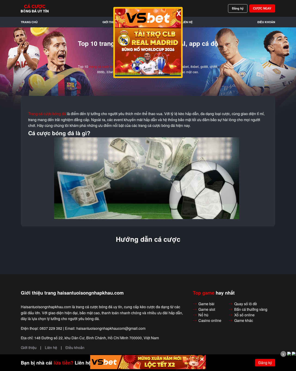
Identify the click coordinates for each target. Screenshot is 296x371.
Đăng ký (238, 8)
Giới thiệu (109, 22)
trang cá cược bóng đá (105, 66)
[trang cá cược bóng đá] (35, 8)
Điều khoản (266, 22)
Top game (203, 292)
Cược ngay (262, 8)
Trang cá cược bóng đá (47, 114)
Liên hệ (187, 22)
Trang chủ (29, 22)
